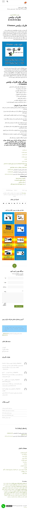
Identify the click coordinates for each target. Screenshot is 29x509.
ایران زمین (24, 458)
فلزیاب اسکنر (7, 487)
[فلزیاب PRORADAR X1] (8, 242)
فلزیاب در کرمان (10, 496)
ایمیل (5, 282)
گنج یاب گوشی (7, 489)
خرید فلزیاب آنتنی (6, 484)
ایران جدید (24, 456)
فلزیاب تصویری (10, 486)
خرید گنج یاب (17, 492)
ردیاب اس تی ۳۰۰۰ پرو (7, 372)
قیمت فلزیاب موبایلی (8, 495)
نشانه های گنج (5, 351)
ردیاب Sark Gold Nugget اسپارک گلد (18, 184)
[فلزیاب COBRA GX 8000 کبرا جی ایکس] (8, 230)
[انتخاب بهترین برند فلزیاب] (20, 218)
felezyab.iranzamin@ (9, 174)
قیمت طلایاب (6, 492)
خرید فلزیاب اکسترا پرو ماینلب (7, 408)
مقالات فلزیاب (5, 349)
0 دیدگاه (15, 190)
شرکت (25, 463)
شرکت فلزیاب (23, 465)
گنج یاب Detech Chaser (20, 178)
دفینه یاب (12, 493)
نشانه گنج (25, 473)
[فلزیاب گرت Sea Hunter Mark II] (20, 242)
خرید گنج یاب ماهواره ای (8, 490)
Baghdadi (8, 190)
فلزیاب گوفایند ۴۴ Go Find (20, 180)
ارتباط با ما (24, 454)
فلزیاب (25, 467)
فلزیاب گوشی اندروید (20, 487)
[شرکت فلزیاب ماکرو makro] (20, 230)
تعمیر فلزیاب (24, 460)
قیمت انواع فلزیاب (18, 493)
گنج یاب (4, 347)
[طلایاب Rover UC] (8, 254)
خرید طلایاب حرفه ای (18, 496)
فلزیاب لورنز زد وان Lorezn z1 (9, 363)
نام (5, 277)
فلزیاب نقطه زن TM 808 (6, 417)
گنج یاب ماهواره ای (13, 489)
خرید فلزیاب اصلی (23, 495)
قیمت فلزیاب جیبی (16, 495)
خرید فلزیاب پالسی (21, 484)
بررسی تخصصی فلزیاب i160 (6, 412)
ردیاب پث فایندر (22, 182)
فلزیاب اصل (24, 496)
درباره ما (25, 462)
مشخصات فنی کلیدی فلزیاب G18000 (8, 410)
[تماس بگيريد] (3, 506)
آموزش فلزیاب (23, 452)
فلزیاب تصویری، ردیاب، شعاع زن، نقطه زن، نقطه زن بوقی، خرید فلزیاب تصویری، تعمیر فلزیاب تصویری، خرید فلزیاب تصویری (14, 195)
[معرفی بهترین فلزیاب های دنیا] (8, 218)
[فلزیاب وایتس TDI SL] (20, 254)
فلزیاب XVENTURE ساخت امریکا (7, 415)
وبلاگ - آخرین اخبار (22, 7)
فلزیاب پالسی (13, 487)
